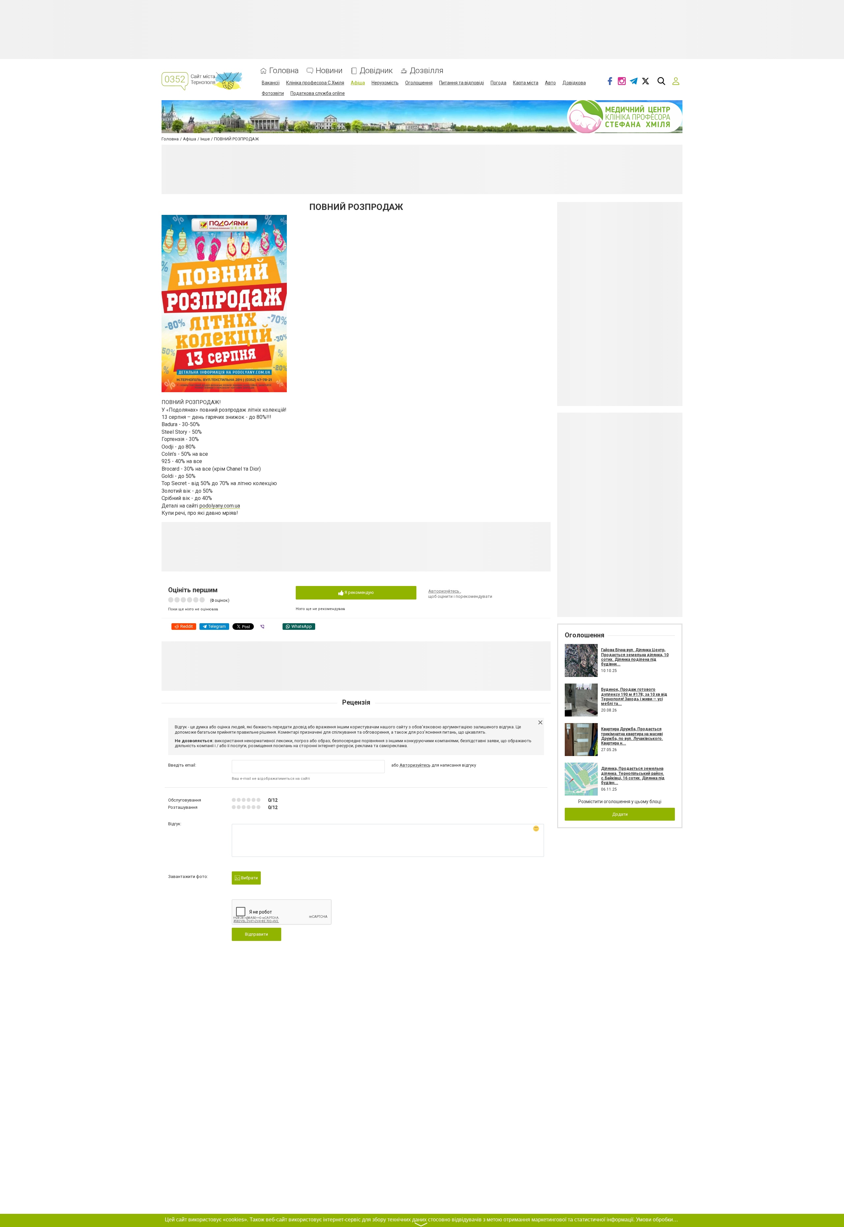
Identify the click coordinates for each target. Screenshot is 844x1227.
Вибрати (249, 877)
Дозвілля (426, 70)
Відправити (256, 934)
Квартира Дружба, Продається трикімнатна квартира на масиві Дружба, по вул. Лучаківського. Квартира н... (632, 736)
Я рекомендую (359, 592)
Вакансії (271, 82)
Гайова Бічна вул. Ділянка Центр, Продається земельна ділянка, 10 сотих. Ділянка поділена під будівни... (635, 657)
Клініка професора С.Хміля (315, 82)
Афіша (358, 82)
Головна (284, 70)
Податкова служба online (317, 93)
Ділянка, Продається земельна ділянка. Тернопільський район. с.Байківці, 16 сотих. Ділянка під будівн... (633, 775)
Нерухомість (385, 82)
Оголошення (419, 82)
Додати (620, 814)
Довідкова (574, 82)
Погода (498, 82)
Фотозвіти (273, 93)
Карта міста (525, 82)
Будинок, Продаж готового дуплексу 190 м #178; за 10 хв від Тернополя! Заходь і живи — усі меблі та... (634, 696)
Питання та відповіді (461, 82)
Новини (329, 70)
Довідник (376, 70)
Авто (550, 82)
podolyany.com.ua (219, 506)
